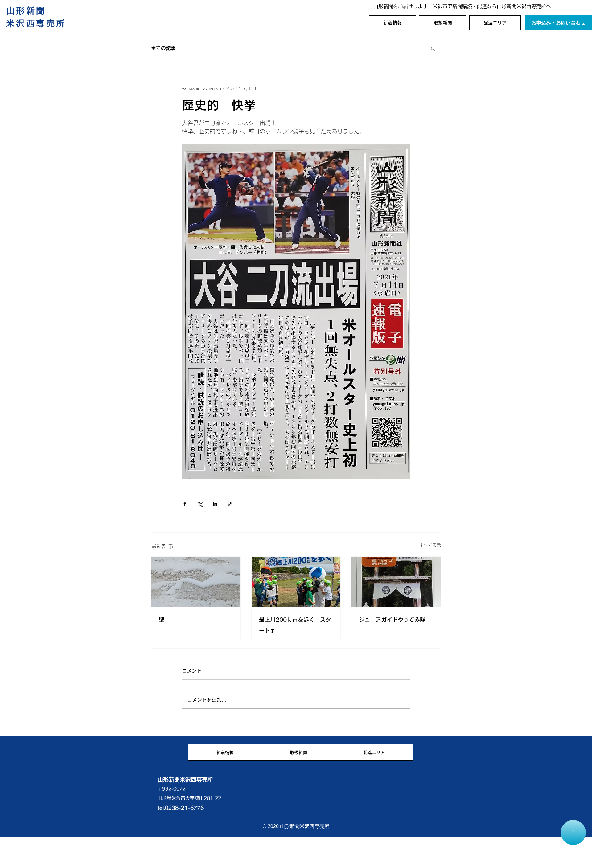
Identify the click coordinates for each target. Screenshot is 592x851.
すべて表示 (430, 545)
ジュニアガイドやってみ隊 (392, 619)
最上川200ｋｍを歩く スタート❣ (295, 625)
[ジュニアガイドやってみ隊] (396, 582)
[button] (433, 48)
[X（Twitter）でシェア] (200, 504)
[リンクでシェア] (230, 504)
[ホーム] (573, 832)
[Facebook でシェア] (185, 504)
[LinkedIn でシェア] (215, 504)
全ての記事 (163, 48)
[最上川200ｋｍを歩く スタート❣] (296, 582)
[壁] (195, 582)
